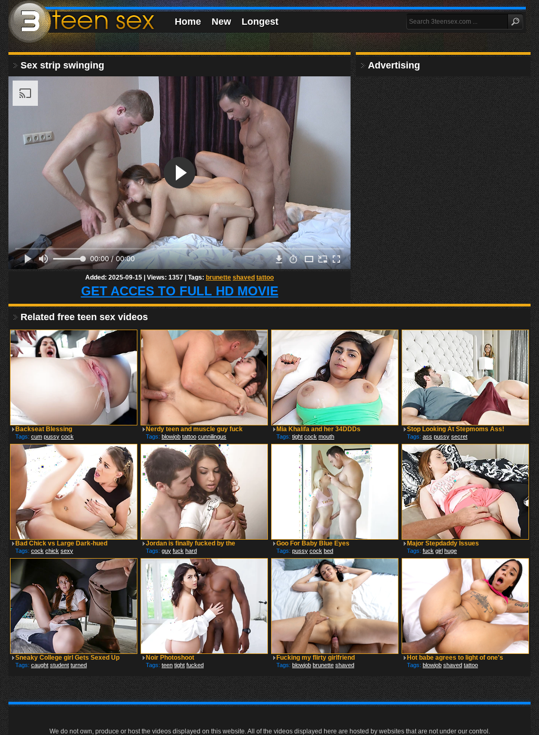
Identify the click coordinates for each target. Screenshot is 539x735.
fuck (178, 551)
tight (297, 436)
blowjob (171, 436)
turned (79, 665)
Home (188, 21)
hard (191, 551)
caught (39, 665)
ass (427, 436)
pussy (51, 436)
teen (167, 665)
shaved (244, 277)
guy (166, 551)
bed (328, 551)
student (59, 665)
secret (459, 436)
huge (450, 551)
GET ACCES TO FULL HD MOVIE (179, 291)
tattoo (265, 277)
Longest (260, 21)
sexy (67, 551)
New (221, 21)
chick (52, 551)
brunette (218, 277)
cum (36, 436)
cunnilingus (212, 436)
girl (439, 551)
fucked (195, 665)
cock (67, 436)
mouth (326, 436)
